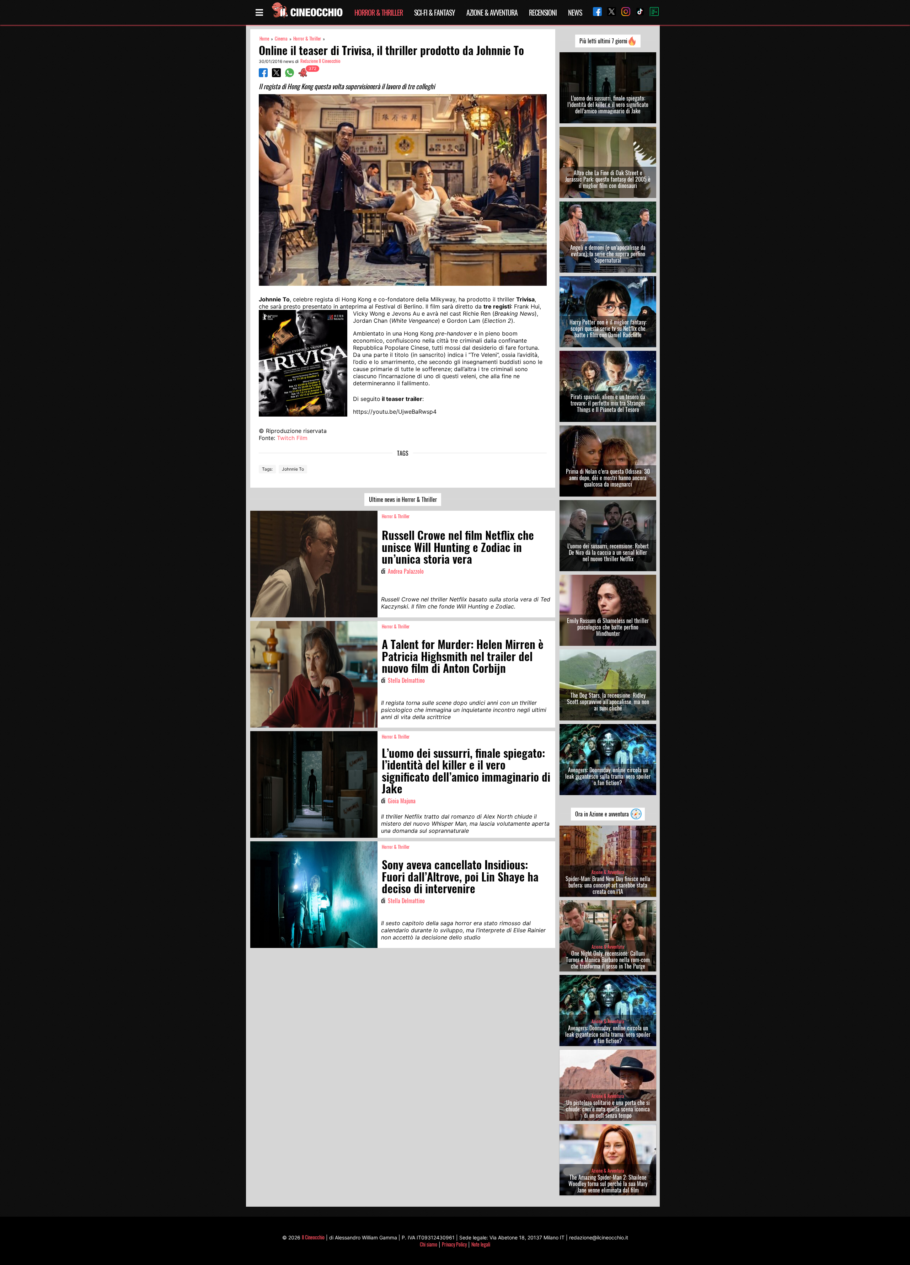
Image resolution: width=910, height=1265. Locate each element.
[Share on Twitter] (276, 75)
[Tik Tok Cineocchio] (637, 12)
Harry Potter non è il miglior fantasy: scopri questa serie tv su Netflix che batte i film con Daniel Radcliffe (608, 328)
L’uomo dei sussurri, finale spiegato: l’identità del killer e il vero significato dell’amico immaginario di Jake (607, 104)
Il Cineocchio (313, 1237)
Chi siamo (428, 1244)
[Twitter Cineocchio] (609, 12)
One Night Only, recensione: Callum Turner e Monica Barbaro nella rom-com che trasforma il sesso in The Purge (608, 959)
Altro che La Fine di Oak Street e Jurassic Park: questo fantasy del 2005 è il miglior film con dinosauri (608, 179)
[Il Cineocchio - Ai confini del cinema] (307, 12)
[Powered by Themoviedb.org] (651, 12)
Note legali (480, 1244)
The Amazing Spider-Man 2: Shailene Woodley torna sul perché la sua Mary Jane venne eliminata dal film (607, 1183)
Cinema (281, 38)
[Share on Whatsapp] (289, 75)
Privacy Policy (454, 1244)
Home (264, 38)
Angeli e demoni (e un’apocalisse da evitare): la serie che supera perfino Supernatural (608, 253)
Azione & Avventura (492, 12)
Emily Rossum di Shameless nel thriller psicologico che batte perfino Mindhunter (608, 627)
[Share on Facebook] (263, 75)
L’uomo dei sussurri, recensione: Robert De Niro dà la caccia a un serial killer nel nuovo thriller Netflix (608, 552)
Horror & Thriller (378, 12)
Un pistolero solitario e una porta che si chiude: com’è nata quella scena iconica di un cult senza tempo (608, 1109)
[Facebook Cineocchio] (595, 12)
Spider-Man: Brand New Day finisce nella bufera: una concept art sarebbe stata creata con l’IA (608, 885)
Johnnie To (293, 469)
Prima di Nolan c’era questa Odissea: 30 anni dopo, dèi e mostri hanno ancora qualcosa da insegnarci (608, 477)
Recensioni (543, 12)
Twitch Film (292, 437)
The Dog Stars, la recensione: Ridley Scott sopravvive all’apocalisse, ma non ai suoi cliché (608, 701)
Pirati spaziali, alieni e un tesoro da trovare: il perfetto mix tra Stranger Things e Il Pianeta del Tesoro (608, 403)
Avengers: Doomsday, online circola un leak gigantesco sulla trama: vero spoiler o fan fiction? (608, 776)
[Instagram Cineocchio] (623, 12)
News (575, 12)
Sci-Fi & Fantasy (434, 12)
